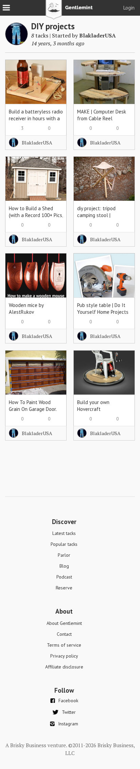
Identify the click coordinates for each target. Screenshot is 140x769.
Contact (64, 634)
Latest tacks (64, 533)
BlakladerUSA (97, 35)
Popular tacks (64, 544)
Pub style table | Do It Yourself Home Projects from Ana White (102, 312)
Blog (64, 566)
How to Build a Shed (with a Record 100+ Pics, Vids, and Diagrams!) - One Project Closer (36, 218)
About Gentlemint (64, 623)
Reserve (64, 588)
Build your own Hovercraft (93, 405)
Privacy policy (64, 656)
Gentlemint (70, 12)
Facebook (68, 700)
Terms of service (64, 645)
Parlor (64, 555)
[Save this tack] (54, 83)
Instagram (68, 723)
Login (129, 7)
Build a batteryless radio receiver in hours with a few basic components (36, 118)
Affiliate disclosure (64, 667)
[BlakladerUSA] (16, 43)
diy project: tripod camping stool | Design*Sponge (96, 215)
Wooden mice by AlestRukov (26, 308)
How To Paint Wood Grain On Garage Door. (33, 405)
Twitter (69, 712)
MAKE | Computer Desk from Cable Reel (101, 115)
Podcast (64, 577)
